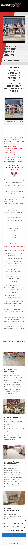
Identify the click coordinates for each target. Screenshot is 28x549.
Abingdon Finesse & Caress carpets (12, 463)
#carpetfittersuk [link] (17, 148)
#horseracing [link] (13, 161)
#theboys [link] (6, 159)
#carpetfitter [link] (12, 146)
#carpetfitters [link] (8, 148)
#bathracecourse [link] (9, 155)
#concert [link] (20, 161)
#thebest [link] (20, 159)
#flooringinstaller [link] (9, 150)
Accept (14, 535)
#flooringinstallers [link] (9, 153)
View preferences (14, 543)
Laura (7, 373)
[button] (25, 520)
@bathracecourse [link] (9, 144)
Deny (14, 539)
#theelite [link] (6, 161)
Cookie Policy (14, 547)
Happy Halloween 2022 (13, 417)
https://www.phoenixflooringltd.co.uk (14, 247)
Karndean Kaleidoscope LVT (11, 509)
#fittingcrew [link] (13, 159)
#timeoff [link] (6, 157)
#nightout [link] (17, 155)
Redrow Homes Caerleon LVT (10, 370)
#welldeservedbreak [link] (15, 157)
